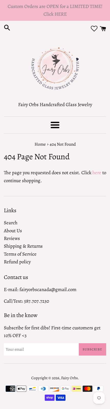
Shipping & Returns (23, 246)
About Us (13, 230)
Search (10, 222)
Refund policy (17, 261)
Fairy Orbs (69, 377)
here (96, 172)
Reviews (12, 238)
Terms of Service (20, 254)
